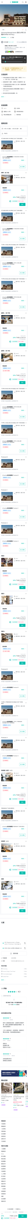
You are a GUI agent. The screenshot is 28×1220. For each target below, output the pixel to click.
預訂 (22, 204)
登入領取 (22, 166)
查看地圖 (15, 953)
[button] (14, 69)
